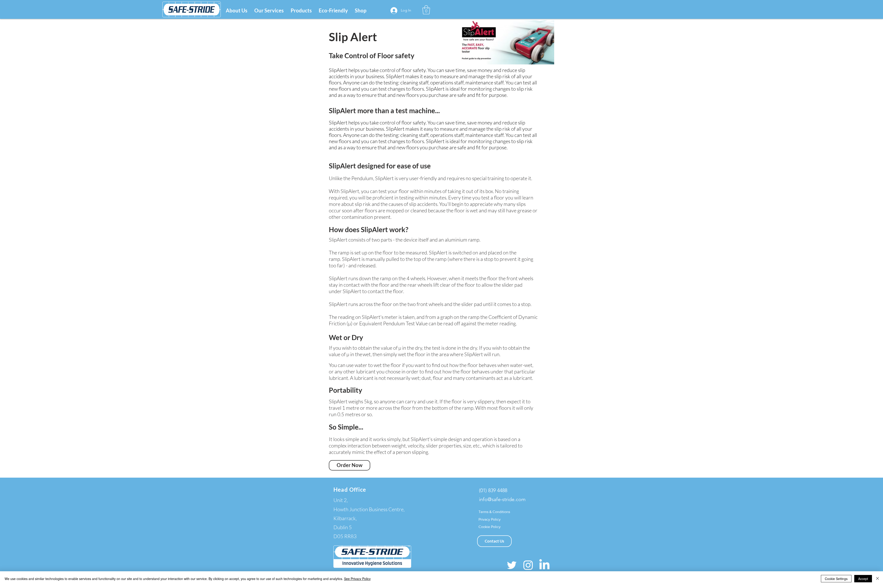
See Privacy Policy (357, 578)
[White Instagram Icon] (528, 565)
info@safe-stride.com (502, 499)
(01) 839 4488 (493, 490)
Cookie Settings (836, 578)
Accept (863, 578)
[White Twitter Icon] (511, 565)
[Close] (877, 578)
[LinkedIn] (544, 565)
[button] (269, 10)
